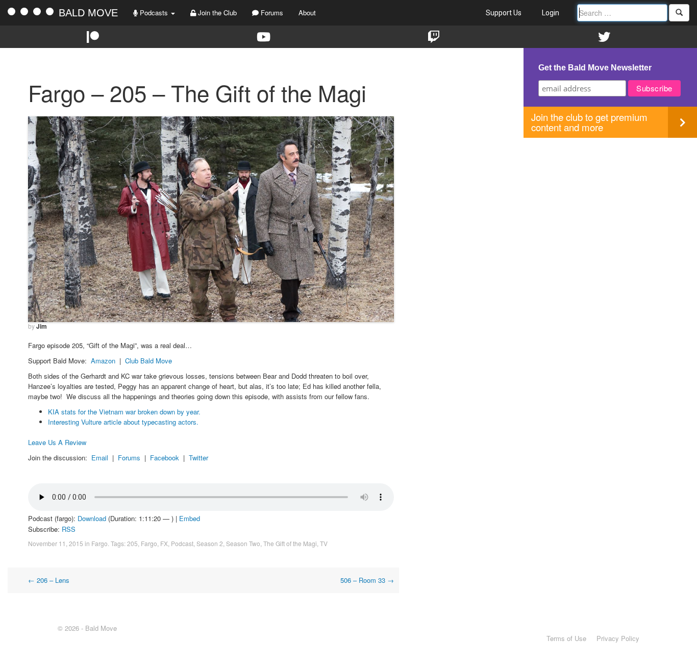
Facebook (164, 457)
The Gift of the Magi (290, 543)
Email (99, 457)
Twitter (198, 457)
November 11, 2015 (55, 543)
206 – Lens (48, 580)
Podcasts (154, 12)
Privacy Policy (617, 638)
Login (550, 13)
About (307, 12)
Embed (189, 518)
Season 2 (209, 543)
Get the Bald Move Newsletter (595, 67)
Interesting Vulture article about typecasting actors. (123, 422)
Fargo (99, 543)
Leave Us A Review (57, 442)
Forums (271, 12)
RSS (69, 529)
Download (92, 518)
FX (164, 543)
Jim (41, 326)
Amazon (103, 360)
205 (132, 543)
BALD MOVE (88, 12)
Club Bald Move (148, 360)
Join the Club (216, 12)
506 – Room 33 (367, 580)
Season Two (243, 543)
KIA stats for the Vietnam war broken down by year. (124, 411)
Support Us (503, 13)
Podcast (182, 543)
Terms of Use (566, 638)
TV (324, 543)
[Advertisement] (610, 209)
